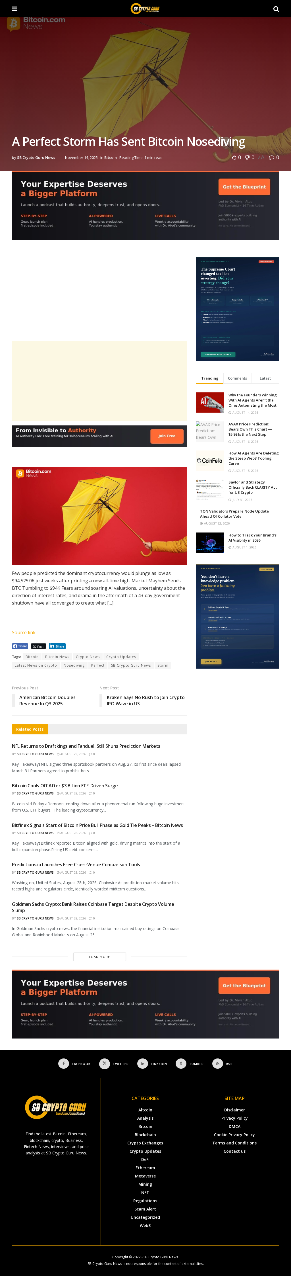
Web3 (145, 1225)
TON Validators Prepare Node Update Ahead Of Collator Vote (234, 514)
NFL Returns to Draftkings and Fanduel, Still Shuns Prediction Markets (86, 746)
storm (163, 665)
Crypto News (88, 656)
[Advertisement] (99, 297)
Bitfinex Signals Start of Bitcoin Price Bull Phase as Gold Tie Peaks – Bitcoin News (97, 825)
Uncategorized (145, 1217)
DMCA (234, 1126)
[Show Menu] (14, 8)
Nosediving (74, 665)
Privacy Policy (234, 1118)
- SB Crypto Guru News (160, 1257)
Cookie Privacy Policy (234, 1134)
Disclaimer (234, 1110)
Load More (99, 957)
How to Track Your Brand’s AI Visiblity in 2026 (252, 537)
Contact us (235, 1151)
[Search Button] (276, 8)
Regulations (145, 1200)
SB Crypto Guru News (36, 157)
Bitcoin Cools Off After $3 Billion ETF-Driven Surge (65, 786)
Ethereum (145, 1167)
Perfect (98, 665)
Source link (24, 632)
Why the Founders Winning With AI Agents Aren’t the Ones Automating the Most (252, 400)
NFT (145, 1192)
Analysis (145, 1118)
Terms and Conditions (234, 1143)
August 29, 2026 (72, 754)
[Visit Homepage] (145, 8)
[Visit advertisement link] (145, 209)
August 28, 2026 (72, 793)
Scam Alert (145, 1209)
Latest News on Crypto (36, 665)
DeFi (145, 1159)
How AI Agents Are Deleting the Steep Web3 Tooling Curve (253, 458)
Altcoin (145, 1110)
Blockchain (145, 1134)
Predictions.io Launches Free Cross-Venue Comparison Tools (76, 864)
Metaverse (145, 1176)
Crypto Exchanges (145, 1143)
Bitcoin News (57, 656)
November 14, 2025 (81, 157)
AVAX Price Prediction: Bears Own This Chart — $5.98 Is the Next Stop (250, 429)
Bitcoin (110, 157)
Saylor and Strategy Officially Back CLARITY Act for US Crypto (252, 487)
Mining (145, 1184)
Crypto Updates (121, 656)
